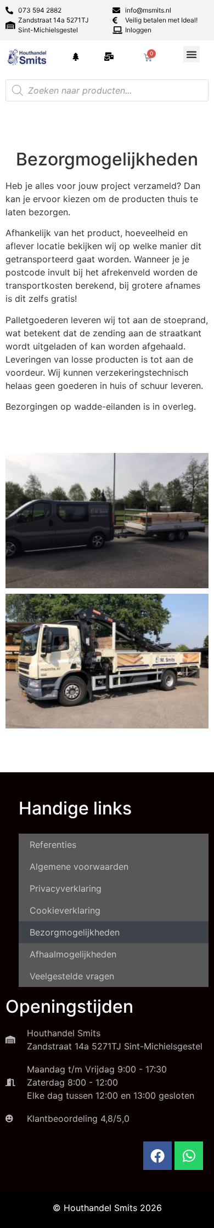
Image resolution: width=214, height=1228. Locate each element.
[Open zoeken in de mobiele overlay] (107, 90)
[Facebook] (157, 1155)
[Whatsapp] (188, 1155)
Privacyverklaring (66, 888)
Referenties (53, 844)
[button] (191, 54)
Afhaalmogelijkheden (73, 954)
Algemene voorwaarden (79, 866)
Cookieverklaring (65, 910)
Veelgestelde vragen (72, 976)
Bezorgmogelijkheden (75, 932)
